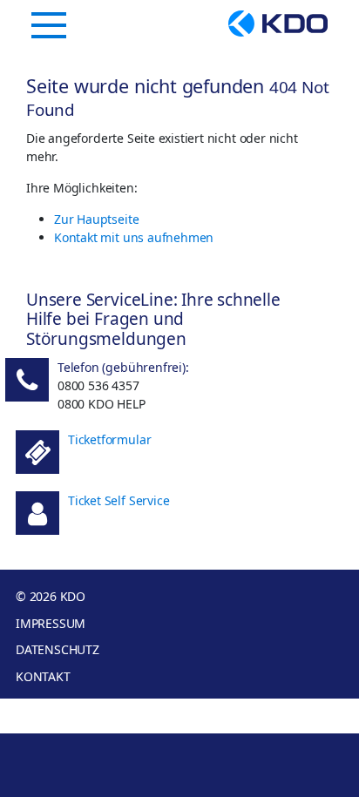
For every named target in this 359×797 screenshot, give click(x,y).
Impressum (50, 623)
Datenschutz (57, 649)
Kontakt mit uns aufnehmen (133, 237)
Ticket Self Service (118, 500)
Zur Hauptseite (96, 219)
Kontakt (43, 676)
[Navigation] (48, 25)
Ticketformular (109, 439)
